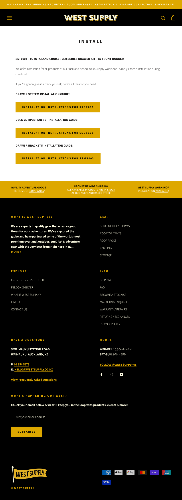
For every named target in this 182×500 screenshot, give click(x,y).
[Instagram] (111, 374)
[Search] (163, 18)
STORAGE (106, 255)
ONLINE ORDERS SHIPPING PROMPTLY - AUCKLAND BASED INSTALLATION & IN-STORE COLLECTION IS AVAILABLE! (91, 4)
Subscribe (27, 432)
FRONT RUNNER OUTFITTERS (29, 280)
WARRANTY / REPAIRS (113, 309)
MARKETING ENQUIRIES (114, 302)
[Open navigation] (9, 18)
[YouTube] (121, 374)
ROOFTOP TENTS (110, 233)
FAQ (102, 287)
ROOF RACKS (108, 241)
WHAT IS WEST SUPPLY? (26, 295)
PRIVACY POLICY (110, 324)
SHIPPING (106, 280)
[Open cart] (173, 17)
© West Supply (23, 488)
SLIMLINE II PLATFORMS (115, 226)
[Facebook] (101, 374)
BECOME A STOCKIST (113, 295)
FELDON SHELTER (22, 287)
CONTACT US (19, 309)
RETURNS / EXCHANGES (115, 317)
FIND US (16, 302)
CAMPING (106, 248)
